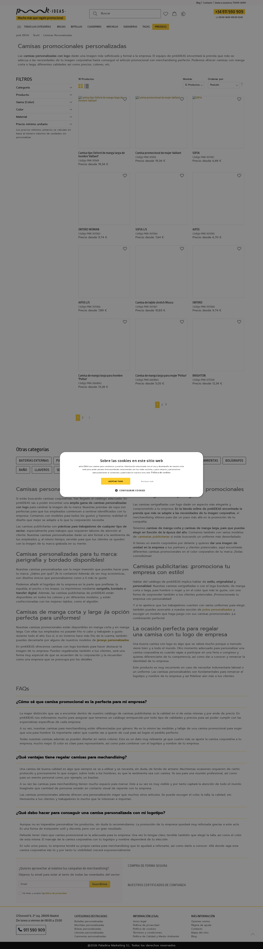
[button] (131, 490)
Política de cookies (161, 472)
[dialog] (131, 474)
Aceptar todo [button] (115, 481)
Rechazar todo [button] (147, 481)
